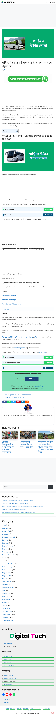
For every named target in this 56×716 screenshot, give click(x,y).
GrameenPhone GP (8, 555)
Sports (4, 602)
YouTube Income (7, 620)
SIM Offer (5, 596)
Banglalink (5, 528)
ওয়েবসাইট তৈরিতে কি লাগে (10, 678)
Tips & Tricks (6, 614)
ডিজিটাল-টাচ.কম (8, 643)
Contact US (7, 702)
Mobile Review (7, 570)
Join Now (49, 209)
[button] (46, 2)
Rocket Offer (6, 593)
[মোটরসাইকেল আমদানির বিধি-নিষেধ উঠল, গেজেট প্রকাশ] (28, 438)
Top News (5, 617)
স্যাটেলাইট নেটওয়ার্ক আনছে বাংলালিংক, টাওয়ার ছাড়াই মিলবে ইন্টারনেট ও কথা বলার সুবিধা (45, 447)
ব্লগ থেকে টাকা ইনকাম (9, 665)
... (28, 420)
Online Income (7, 582)
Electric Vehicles (7, 546)
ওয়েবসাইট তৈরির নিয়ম (9, 675)
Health (4, 558)
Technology (6, 608)
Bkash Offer (6, 531)
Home (7, 708)
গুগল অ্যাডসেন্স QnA (9, 662)
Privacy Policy (46, 708)
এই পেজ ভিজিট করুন (39, 386)
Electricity (5, 549)
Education (5, 543)
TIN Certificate (7, 611)
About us (19, 708)
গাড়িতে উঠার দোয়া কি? (7, 309)
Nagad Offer (6, 573)
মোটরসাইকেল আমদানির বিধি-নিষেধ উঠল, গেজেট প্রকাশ (27, 444)
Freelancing (6, 552)
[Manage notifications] (52, 713)
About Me (7, 699)
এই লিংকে (40, 388)
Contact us (26, 708)
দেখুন (16, 131)
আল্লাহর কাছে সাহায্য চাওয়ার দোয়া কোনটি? (14, 397)
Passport (5, 585)
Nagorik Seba (6, 576)
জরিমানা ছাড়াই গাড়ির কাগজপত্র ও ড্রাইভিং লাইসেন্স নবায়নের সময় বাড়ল (18, 512)
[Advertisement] (28, 16)
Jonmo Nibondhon (8, 564)
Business (5, 540)
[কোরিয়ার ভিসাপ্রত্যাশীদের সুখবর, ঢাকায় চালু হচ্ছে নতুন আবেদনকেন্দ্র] (10, 438)
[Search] (50, 487)
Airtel (4, 525)
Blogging (5, 534)
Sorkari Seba (6, 599)
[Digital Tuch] (8, 2)
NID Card (5, 579)
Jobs (3, 561)
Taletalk (4, 605)
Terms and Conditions (35, 708)
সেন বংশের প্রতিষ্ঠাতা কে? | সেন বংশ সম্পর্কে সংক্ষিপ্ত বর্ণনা (17, 395)
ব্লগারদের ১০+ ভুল (8, 656)
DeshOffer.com (32, 379)
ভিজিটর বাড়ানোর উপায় (9, 659)
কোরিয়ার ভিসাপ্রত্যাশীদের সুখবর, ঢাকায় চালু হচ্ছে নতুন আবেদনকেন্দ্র (8, 447)
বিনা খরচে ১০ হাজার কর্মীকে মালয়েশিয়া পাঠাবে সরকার (14, 509)
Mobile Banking (7, 567)
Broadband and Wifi (8, 537)
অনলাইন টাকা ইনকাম (8, 684)
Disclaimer (28, 710)
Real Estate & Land (8, 588)
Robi (3, 590)
